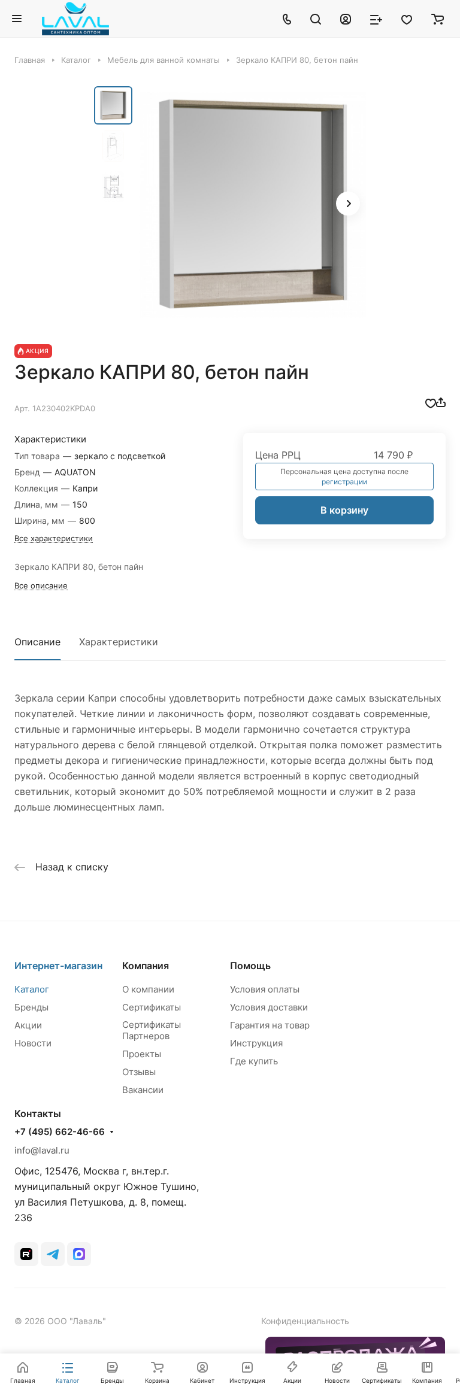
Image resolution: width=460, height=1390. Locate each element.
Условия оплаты (264, 989)
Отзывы (139, 1072)
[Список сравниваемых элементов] (376, 19)
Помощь (250, 966)
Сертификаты (151, 1007)
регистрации (344, 481)
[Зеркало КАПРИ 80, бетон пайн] (253, 204)
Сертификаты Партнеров (151, 1030)
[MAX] (79, 1254)
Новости (33, 1043)
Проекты (141, 1054)
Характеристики (118, 642)
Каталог (31, 989)
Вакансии (143, 1089)
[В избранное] (430, 402)
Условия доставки (269, 1007)
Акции (28, 1025)
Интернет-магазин (58, 966)
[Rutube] (26, 1254)
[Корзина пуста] (437, 19)
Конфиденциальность (305, 1321)
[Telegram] (53, 1254)
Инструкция (256, 1043)
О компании (148, 989)
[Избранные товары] (406, 19)
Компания (145, 966)
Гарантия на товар (270, 1025)
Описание (37, 642)
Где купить (254, 1061)
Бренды (31, 1007)
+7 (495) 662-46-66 (59, 1132)
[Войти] (345, 19)
